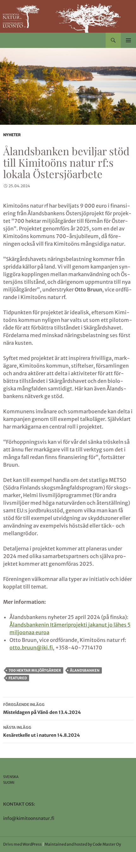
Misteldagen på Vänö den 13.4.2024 (42, 708)
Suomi (9, 782)
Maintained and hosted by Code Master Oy (83, 844)
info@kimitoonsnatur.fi (28, 818)
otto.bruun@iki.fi (31, 647)
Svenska (11, 777)
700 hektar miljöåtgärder (35, 670)
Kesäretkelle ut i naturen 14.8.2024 (41, 731)
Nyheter (12, 134)
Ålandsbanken (85, 670)
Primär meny (128, 40)
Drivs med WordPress (22, 844)
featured (18, 678)
